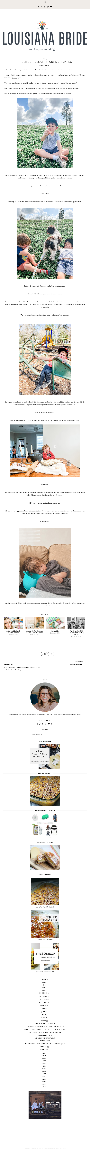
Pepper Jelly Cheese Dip (45, 939)
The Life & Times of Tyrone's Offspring (45, 1032)
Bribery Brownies (45, 1035)
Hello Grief (45, 1041)
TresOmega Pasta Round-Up (45, 972)
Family (45, 59)
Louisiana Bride (40, 1148)
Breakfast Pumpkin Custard (45, 907)
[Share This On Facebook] (38, 654)
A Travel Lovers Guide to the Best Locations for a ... (45, 1029)
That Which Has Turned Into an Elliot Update (45, 1026)
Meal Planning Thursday (45, 1024)
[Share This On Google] (52, 654)
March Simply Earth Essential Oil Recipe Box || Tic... (45, 1044)
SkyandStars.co (61, 1148)
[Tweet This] (43, 654)
